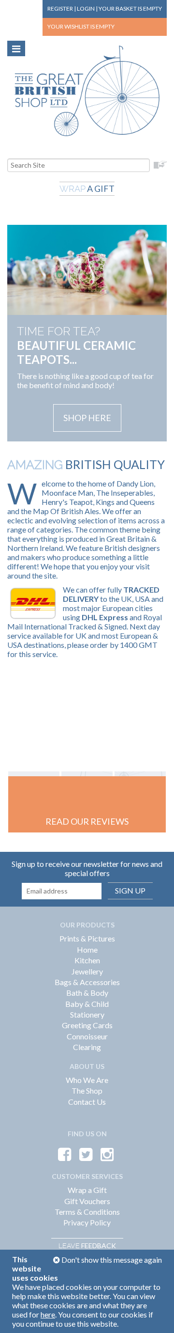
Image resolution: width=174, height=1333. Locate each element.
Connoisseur (87, 1036)
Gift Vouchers (87, 1201)
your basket (130, 8)
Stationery (87, 1014)
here (48, 1314)
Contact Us (87, 1101)
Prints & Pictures (87, 938)
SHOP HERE (87, 417)
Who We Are (87, 1079)
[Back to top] (155, 1314)
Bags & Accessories (87, 982)
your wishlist (81, 26)
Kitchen (87, 960)
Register (60, 8)
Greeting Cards (87, 1025)
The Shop (87, 1090)
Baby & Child (87, 1003)
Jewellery (87, 971)
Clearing (87, 1046)
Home (87, 949)
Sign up (130, 890)
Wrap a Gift (87, 1189)
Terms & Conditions (87, 1211)
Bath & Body (87, 992)
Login (86, 8)
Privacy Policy (87, 1222)
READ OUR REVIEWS (87, 821)
